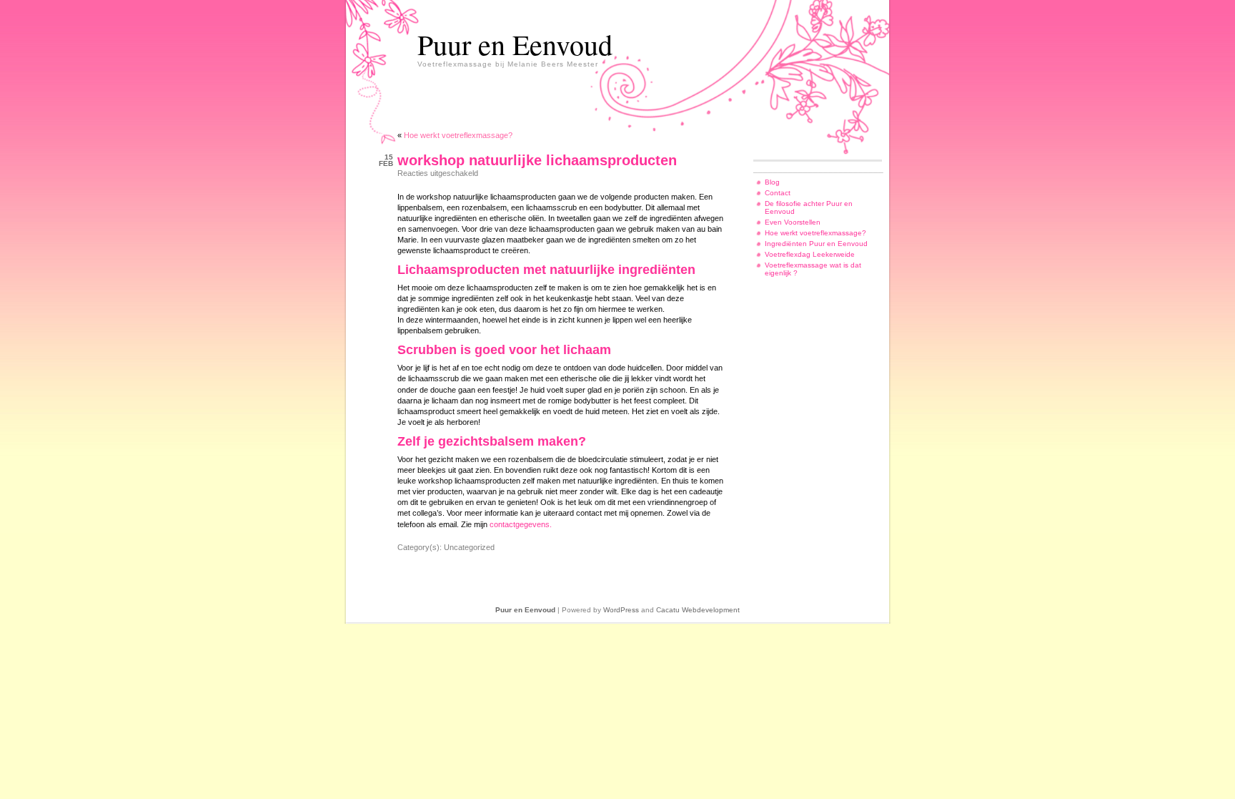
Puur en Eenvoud (514, 44)
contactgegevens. (521, 524)
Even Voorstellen (792, 222)
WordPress (621, 610)
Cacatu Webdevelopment (698, 610)
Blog (772, 182)
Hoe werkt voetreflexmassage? (458, 135)
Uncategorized (469, 547)
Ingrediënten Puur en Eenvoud (816, 243)
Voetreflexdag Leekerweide (810, 254)
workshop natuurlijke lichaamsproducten (537, 160)
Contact (777, 193)
